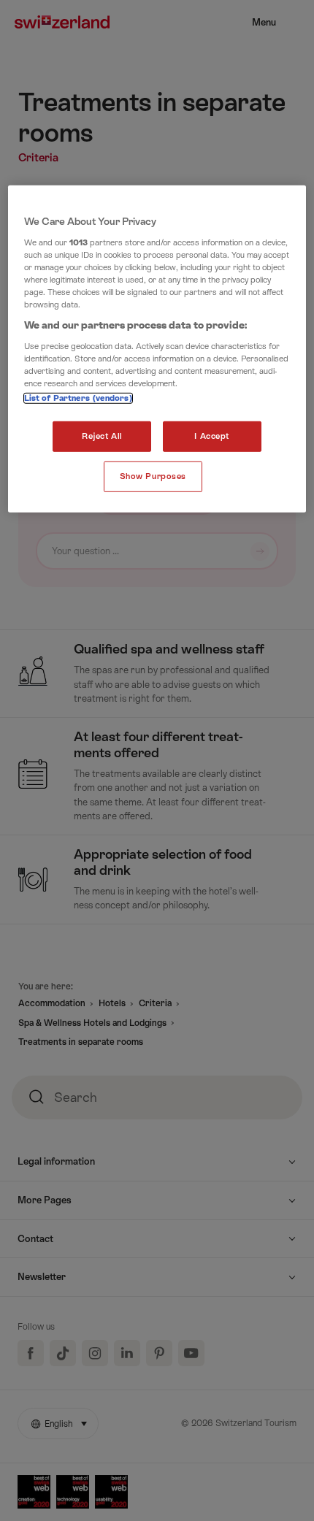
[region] (157, 349)
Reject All (102, 436)
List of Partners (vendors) (78, 398)
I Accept (211, 436)
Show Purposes (153, 476)
